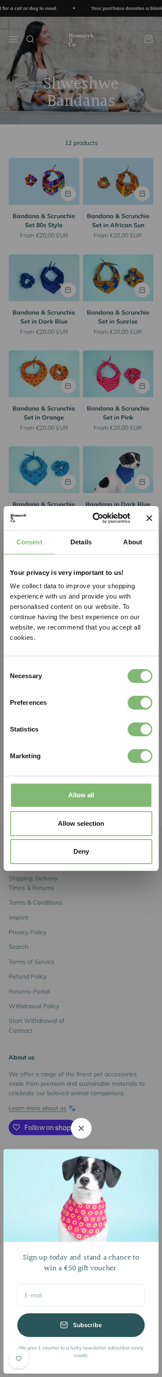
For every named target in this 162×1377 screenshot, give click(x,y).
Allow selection (81, 823)
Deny (81, 851)
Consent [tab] (29, 542)
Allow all (81, 795)
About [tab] (132, 542)
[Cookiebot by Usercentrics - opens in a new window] (96, 518)
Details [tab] (81, 542)
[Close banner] (149, 518)
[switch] (139, 703)
